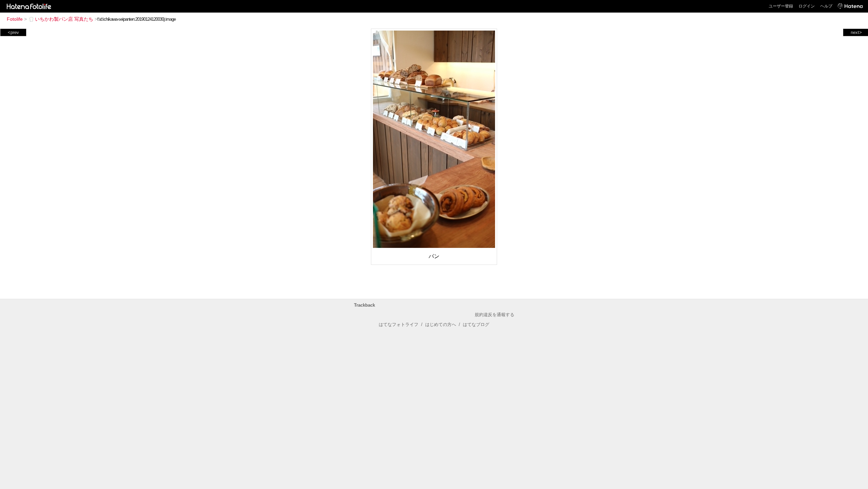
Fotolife (15, 19)
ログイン (806, 6)
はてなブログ (476, 324)
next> (856, 32)
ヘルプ (826, 6)
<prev (13, 32)
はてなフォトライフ (398, 324)
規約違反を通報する (494, 314)
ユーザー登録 (781, 6)
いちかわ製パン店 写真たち (64, 19)
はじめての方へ (440, 324)
